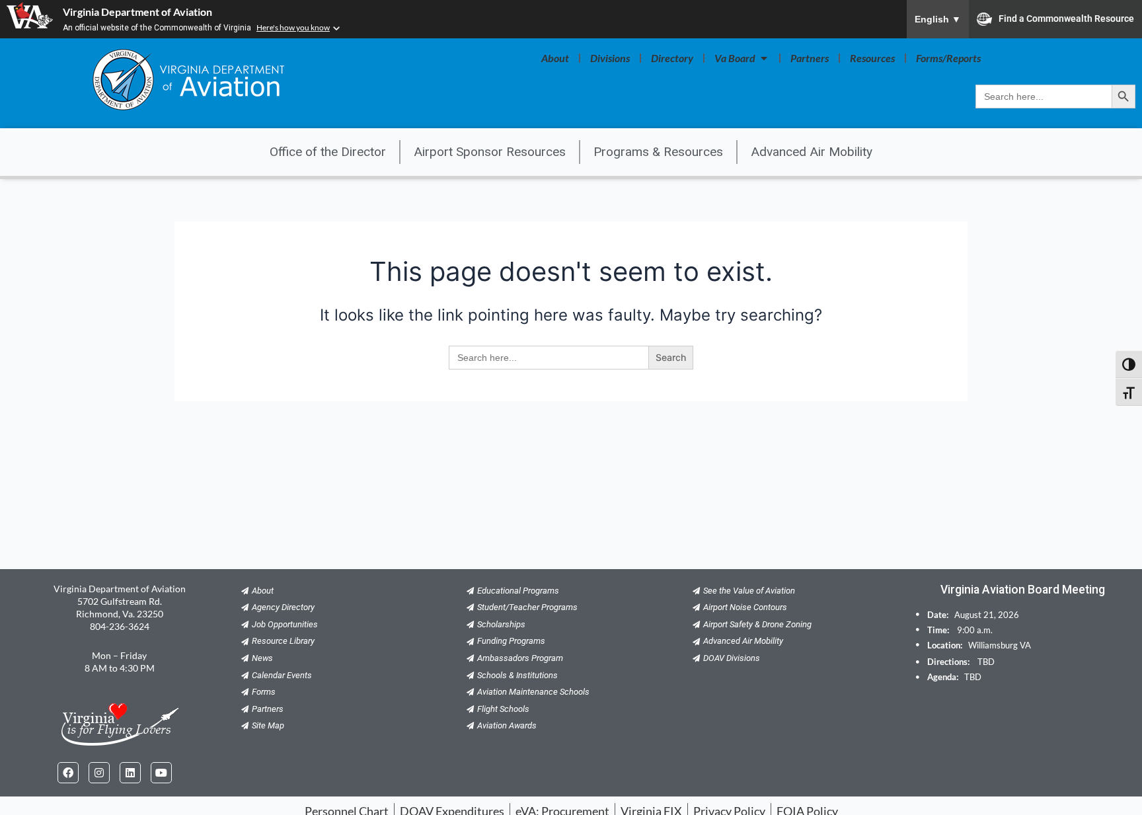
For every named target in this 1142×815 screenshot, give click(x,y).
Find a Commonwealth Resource (1066, 18)
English (938, 19)
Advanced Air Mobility (811, 151)
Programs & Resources (658, 151)
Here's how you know (293, 27)
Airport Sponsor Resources (490, 151)
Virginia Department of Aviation (137, 11)
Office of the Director (328, 151)
